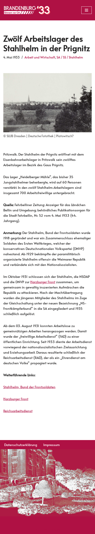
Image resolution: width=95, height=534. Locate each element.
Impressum (51, 444)
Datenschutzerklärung (20, 444)
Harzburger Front (42, 281)
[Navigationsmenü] (86, 10)
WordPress (52, 529)
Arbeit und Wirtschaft (40, 57)
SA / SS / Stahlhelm (70, 57)
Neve (39, 529)
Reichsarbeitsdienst (17, 410)
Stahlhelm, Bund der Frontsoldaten (29, 386)
